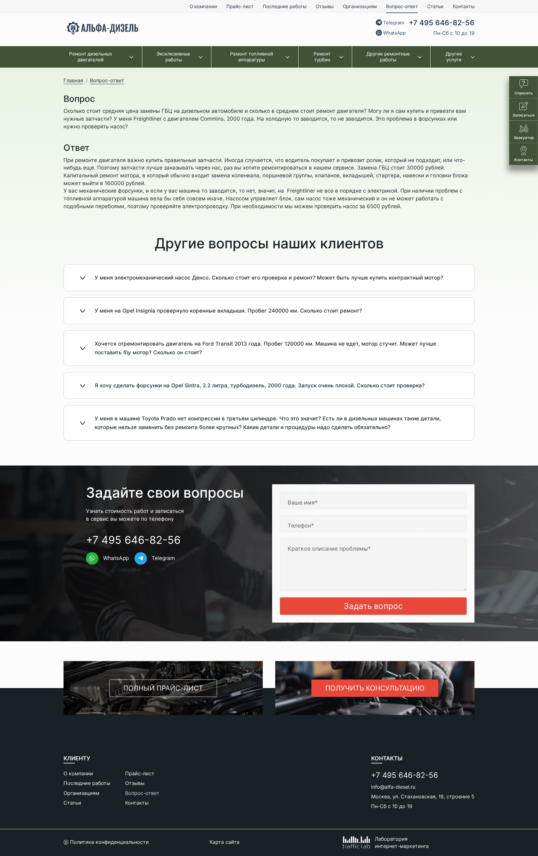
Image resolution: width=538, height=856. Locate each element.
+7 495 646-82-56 (441, 22)
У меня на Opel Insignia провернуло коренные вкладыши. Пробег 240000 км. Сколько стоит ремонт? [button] (228, 311)
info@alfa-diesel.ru (393, 787)
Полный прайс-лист (163, 688)
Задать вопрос (373, 606)
